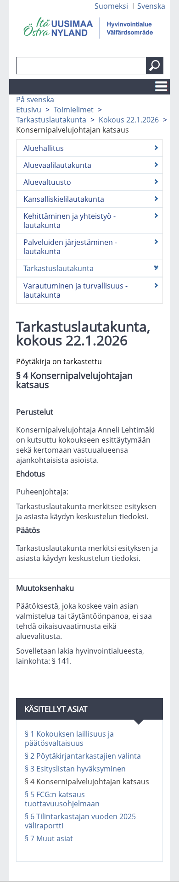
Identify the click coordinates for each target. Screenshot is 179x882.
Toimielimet (74, 110)
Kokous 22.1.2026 (129, 120)
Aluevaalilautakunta (57, 165)
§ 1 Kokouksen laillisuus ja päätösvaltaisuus (69, 738)
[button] (154, 65)
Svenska (151, 6)
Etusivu (28, 110)
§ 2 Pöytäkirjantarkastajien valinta (83, 755)
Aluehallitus (43, 148)
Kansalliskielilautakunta (63, 199)
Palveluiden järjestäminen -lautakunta (70, 246)
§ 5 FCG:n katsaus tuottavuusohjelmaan (62, 799)
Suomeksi (111, 6)
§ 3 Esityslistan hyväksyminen (75, 768)
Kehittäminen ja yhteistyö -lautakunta (69, 220)
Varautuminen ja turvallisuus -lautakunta (75, 290)
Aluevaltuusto (47, 182)
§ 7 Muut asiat (49, 838)
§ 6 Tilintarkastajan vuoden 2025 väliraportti (80, 821)
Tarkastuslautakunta (51, 120)
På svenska (35, 99)
